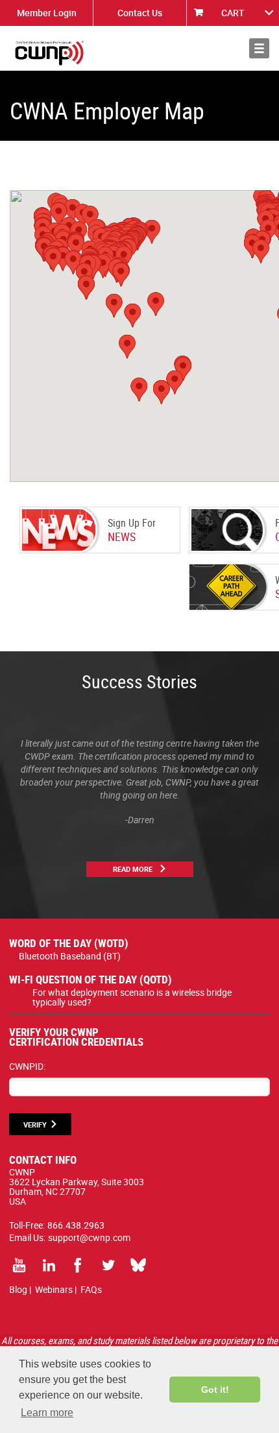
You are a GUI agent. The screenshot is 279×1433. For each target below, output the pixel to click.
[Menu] (259, 48)
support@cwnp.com (89, 1237)
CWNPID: (27, 1066)
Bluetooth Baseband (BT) (70, 956)
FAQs (91, 1289)
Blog (18, 1289)
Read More (132, 869)
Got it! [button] (215, 1389)
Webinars (54, 1289)
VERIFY (35, 1124)
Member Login (47, 12)
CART (233, 12)
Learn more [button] (47, 1412)
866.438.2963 (75, 1225)
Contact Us (139, 12)
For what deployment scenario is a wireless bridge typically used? (132, 997)
